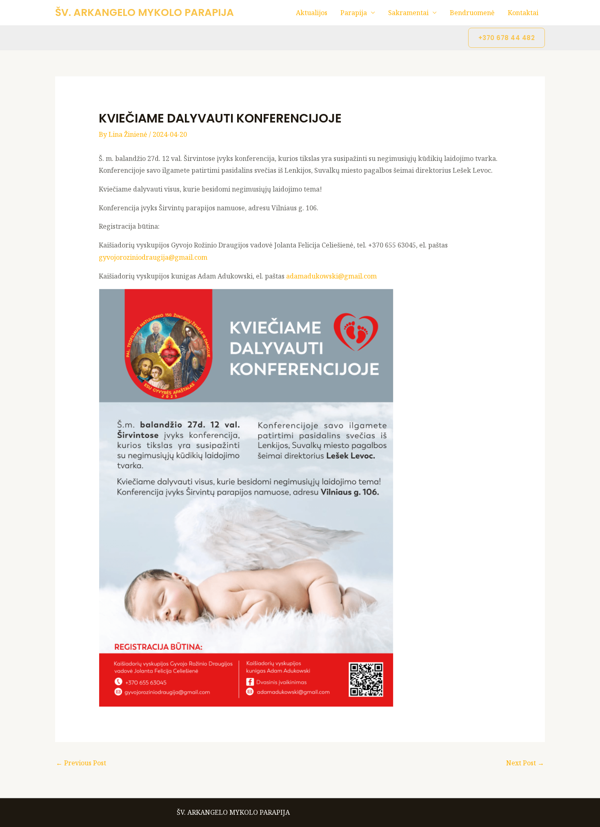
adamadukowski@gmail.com (331, 276)
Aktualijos (311, 12)
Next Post (525, 762)
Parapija (353, 12)
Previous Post (81, 762)
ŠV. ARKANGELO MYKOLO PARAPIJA (144, 12)
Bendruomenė (472, 12)
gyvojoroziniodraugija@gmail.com (153, 257)
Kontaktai (523, 12)
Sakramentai (408, 12)
